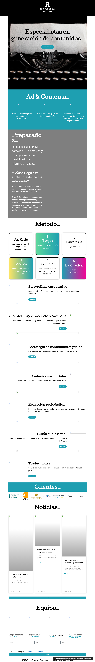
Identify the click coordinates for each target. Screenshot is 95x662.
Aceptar (88, 658)
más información (80, 658)
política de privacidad (34, 652)
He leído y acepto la (26, 652)
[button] (47, 47)
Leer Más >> (13, 587)
